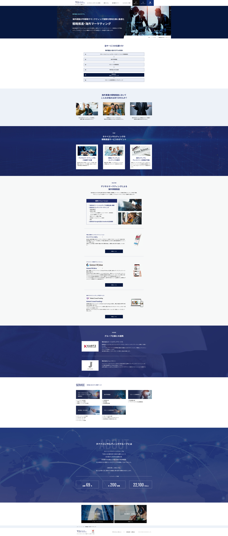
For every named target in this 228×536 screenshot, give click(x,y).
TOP (149, 37)
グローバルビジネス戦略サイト (79, 4)
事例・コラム (106, 3)
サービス (154, 37)
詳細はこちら (114, 251)
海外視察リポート (115, 3)
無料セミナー (136, 3)
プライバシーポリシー (117, 532)
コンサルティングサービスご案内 (93, 3)
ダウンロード (143, 3)
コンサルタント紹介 (127, 3)
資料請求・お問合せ (130, 532)
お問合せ (150, 3)
